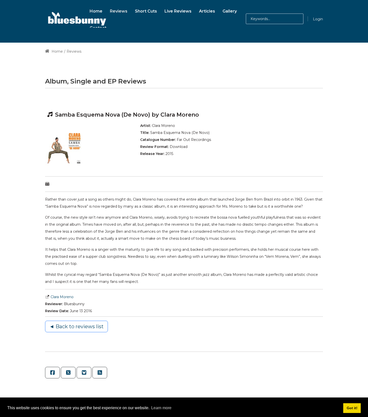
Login (318, 19)
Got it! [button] (352, 408)
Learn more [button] (161, 408)
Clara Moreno (62, 297)
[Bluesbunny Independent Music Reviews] (76, 19)
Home (57, 51)
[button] (292, 19)
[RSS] (99, 372)
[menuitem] (96, 10)
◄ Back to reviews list (76, 326)
